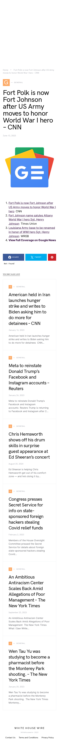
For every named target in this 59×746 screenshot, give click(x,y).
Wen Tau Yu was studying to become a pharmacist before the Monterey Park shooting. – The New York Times (29, 666)
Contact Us (10, 737)
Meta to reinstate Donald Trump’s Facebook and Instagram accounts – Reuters (29, 377)
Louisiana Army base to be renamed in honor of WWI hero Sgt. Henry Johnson (32, 232)
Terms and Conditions (28, 737)
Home (5, 70)
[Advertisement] (29, 29)
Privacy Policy (48, 737)
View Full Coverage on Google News (32, 240)
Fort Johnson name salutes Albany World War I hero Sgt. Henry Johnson (31, 219)
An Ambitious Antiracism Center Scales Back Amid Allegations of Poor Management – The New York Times (27, 591)
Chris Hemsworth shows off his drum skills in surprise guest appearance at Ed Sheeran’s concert (29, 445)
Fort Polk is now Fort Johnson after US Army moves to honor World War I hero (32, 207)
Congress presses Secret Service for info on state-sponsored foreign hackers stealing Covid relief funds (26, 514)
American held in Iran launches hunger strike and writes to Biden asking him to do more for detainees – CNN (29, 309)
